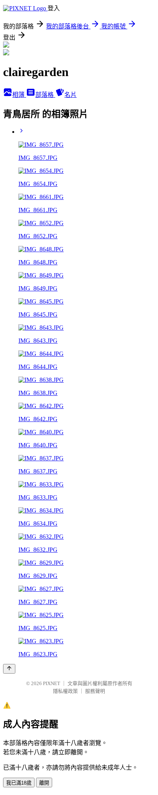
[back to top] (9, 669)
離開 (44, 783)
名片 (70, 94)
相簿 (19, 94)
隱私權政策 (65, 691)
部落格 (45, 94)
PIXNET (51, 683)
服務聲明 (95, 691)
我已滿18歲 (18, 783)
